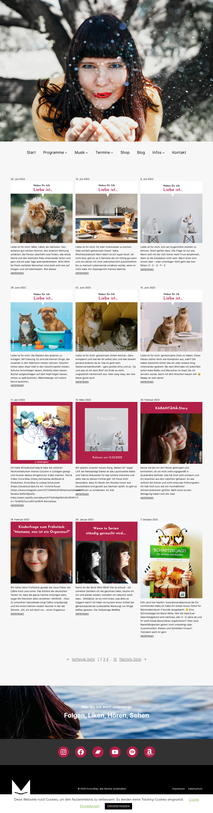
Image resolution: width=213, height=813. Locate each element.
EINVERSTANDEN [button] (118, 806)
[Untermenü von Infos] (163, 152)
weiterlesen (17, 272)
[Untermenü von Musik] (87, 152)
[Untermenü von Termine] (112, 152)
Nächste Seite (132, 659)
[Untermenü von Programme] (66, 152)
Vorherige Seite (81, 659)
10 (115, 659)
